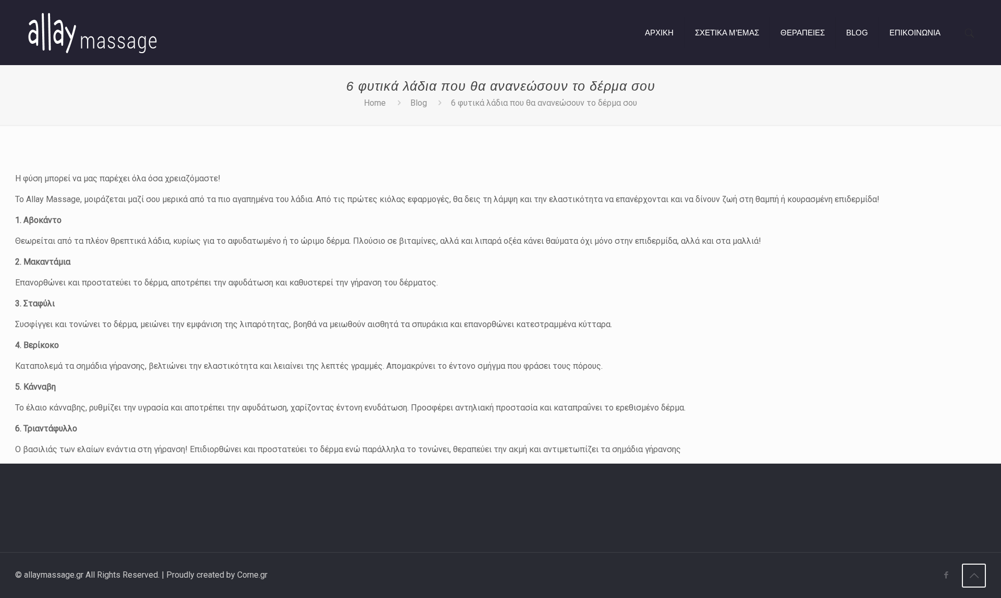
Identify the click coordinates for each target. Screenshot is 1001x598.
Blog (418, 103)
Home (375, 103)
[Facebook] (946, 575)
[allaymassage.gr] (92, 32)
